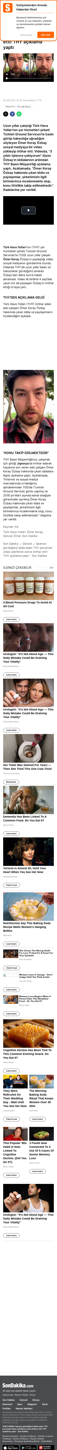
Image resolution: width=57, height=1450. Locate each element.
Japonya (22, 463)
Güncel (23, 1400)
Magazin (32, 1404)
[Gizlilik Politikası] (28, 1436)
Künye (32, 1395)
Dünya (35, 1400)
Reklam (18, 1395)
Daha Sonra (26, 35)
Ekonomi (7, 1404)
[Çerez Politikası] (20, 1438)
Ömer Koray (11, 259)
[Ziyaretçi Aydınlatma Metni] (26, 1441)
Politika (7, 1408)
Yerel (45, 1404)
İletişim (25, 1395)
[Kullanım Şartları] (10, 1436)
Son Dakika (9, 1400)
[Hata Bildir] (46, 1441)
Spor (19, 1404)
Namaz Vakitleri (24, 1408)
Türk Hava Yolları (14, 247)
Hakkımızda (8, 1395)
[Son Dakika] (28, 1385)
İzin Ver (45, 34)
